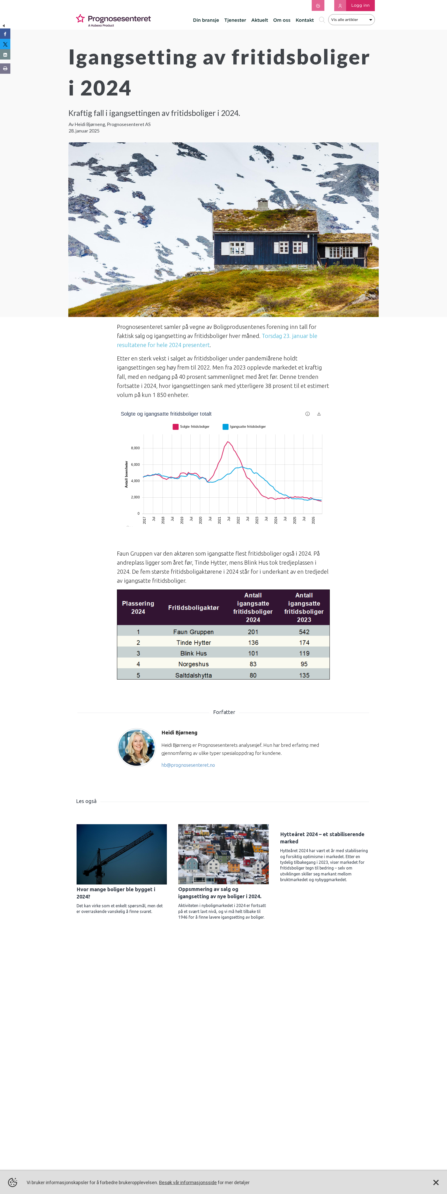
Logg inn (360, 5)
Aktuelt (259, 20)
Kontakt (305, 20)
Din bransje (206, 20)
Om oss (281, 20)
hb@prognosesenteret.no (188, 765)
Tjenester (235, 20)
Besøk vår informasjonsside (188, 1182)
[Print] (5, 68)
